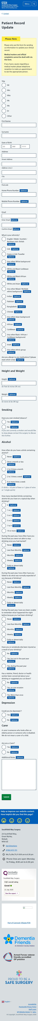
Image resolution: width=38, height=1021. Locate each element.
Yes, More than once (15, 696)
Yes (12, 422)
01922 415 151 (11, 850)
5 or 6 (13, 520)
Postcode (5, 185)
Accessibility (32, 1004)
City (3, 176)
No (12, 427)
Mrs (8, 90)
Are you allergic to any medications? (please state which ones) (19, 358)
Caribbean (15, 329)
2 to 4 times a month (15, 470)
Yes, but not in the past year (18, 660)
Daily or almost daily (15, 566)
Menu (27, 4)
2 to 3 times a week (18, 477)
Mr (8, 85)
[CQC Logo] (10, 875)
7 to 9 (13, 526)
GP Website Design (23, 1012)
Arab (13, 345)
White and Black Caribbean (18, 270)
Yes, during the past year (17, 667)
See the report (10, 893)
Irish (12, 249)
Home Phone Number (14, 190)
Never (13, 457)
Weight (9, 394)
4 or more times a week (16, 483)
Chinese (14, 312)
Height (8, 379)
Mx (8, 106)
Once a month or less (15, 463)
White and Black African (17, 277)
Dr (8, 111)
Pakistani (14, 301)
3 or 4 (13, 515)
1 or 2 (13, 510)
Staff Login (32, 1009)
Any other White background (19, 262)
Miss (8, 95)
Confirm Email (10, 229)
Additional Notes (12, 757)
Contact (6, 14)
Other (9, 116)
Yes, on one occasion (15, 688)
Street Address (7, 159)
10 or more (15, 531)
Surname (5, 132)
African (14, 324)
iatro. (34, 1012)
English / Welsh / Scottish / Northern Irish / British (17, 241)
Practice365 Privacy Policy (27, 1007)
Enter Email (9, 220)
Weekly (14, 560)
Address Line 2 (7, 168)
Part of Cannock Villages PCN (19, 923)
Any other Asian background (19, 318)
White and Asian (17, 284)
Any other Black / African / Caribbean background (17, 337)
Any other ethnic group (16, 351)
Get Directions (11, 846)
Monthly (14, 555)
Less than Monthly (18, 550)
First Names (6, 121)
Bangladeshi (16, 307)
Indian (13, 296)
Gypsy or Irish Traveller (16, 255)
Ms (8, 100)
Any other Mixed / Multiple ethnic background (18, 290)
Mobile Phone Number (15, 201)
